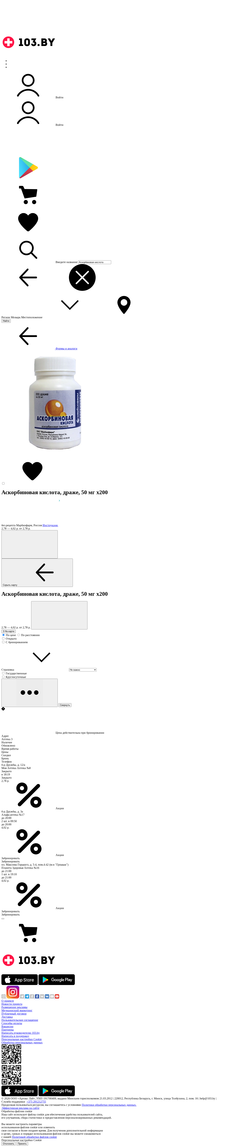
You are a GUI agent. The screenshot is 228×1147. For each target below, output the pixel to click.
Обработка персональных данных (22, 1042)
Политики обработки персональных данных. (109, 1104)
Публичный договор (14, 1013)
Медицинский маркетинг (16, 1010)
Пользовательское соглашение (19, 1020)
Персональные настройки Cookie (21, 1039)
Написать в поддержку (15, 1036)
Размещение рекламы (14, 1007)
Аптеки (13, 63)
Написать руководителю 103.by (20, 1032)
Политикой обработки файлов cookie (34, 1136)
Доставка (7, 1016)
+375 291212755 (36, 1101)
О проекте (7, 1000)
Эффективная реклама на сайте (20, 1108)
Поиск (12, 60)
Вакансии (7, 1026)
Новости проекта (11, 1003)
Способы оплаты (11, 1023)
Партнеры (7, 1029)
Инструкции (16, 67)
